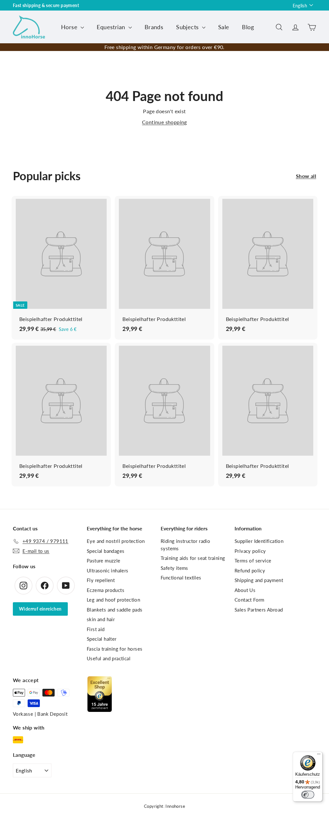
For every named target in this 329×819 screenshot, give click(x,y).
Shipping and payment (259, 580)
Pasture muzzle (103, 560)
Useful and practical (108, 658)
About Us (245, 590)
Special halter (102, 639)
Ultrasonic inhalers (108, 570)
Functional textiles (181, 577)
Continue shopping (164, 122)
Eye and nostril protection (116, 541)
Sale (223, 26)
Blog (248, 26)
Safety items (174, 568)
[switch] (307, 794)
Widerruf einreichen (40, 609)
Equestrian (112, 26)
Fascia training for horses (114, 649)
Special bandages (105, 551)
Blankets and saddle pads (115, 609)
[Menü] (319, 755)
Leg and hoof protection (113, 600)
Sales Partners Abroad (259, 609)
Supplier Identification (259, 541)
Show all (306, 176)
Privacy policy (250, 551)
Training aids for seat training (193, 558)
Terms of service (253, 560)
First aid (96, 629)
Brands (154, 26)
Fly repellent (101, 580)
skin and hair (101, 619)
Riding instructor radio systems (185, 544)
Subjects (188, 26)
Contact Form (249, 600)
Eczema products (105, 590)
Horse (70, 26)
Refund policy (250, 570)
